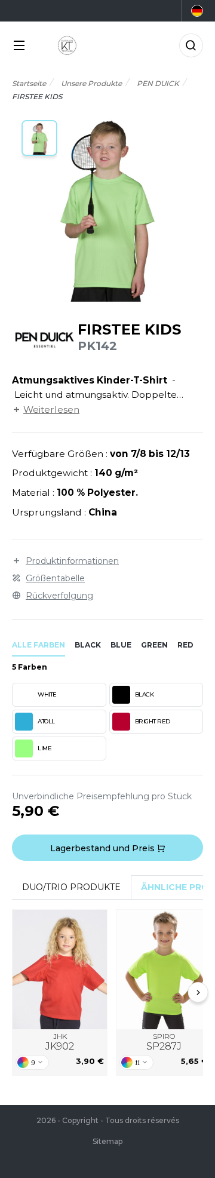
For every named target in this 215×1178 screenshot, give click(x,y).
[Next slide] (198, 992)
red (185, 644)
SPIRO (164, 1042)
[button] (39, 138)
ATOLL (46, 721)
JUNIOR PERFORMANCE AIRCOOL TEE (163, 969)
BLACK (144, 694)
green (154, 644)
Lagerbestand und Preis (103, 848)
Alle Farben (38, 644)
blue (120, 644)
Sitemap (107, 1141)
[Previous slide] (17, 992)
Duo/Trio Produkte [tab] (71, 887)
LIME (44, 748)
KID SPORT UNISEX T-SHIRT (60, 969)
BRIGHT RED (152, 721)
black (88, 644)
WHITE (47, 694)
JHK (59, 1042)
